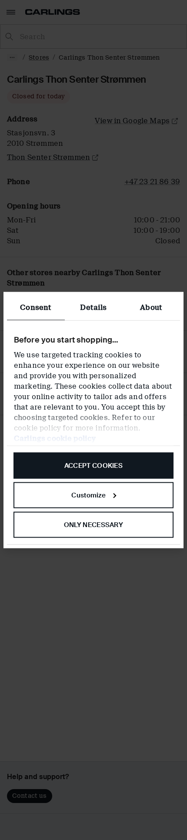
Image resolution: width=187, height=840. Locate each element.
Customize (88, 495)
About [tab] (151, 307)
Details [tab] (93, 307)
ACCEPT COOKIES (93, 465)
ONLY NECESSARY (93, 524)
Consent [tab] (35, 307)
